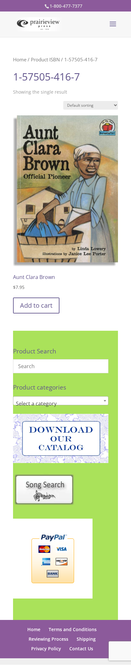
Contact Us (81, 649)
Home (19, 59)
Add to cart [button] (36, 305)
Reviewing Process (48, 639)
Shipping (86, 639)
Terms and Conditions (73, 629)
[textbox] (60, 404)
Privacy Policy (46, 649)
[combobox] (60, 400)
